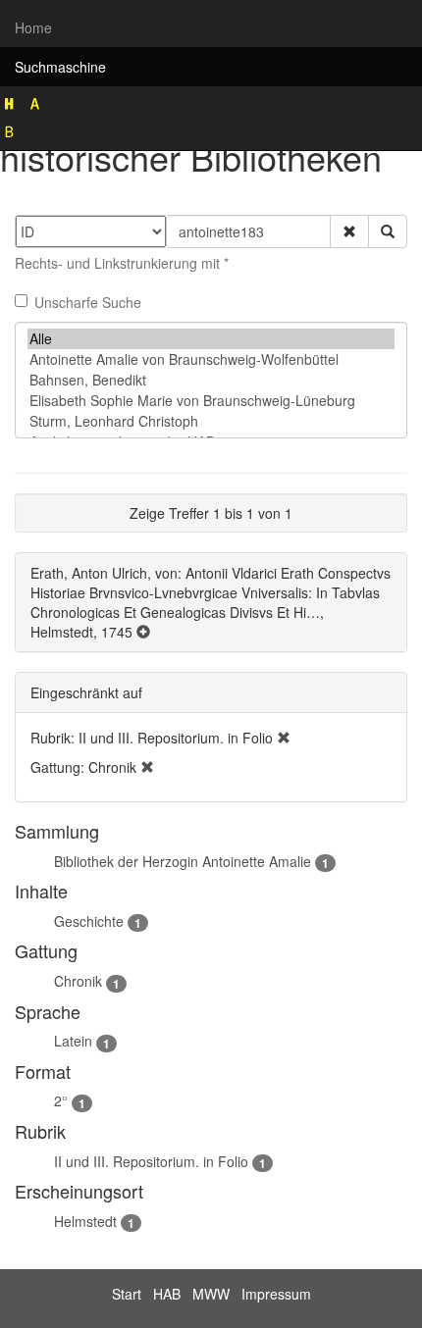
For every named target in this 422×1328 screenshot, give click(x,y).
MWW (211, 1293)
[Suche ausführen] (387, 231)
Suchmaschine (60, 67)
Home (33, 27)
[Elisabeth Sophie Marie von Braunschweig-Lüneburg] (211, 400)
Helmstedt (85, 1221)
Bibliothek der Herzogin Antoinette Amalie (182, 861)
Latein (73, 1040)
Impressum (276, 1293)
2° (61, 1100)
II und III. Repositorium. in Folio (151, 1161)
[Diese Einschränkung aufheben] (283, 737)
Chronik (78, 981)
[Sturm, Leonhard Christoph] (211, 421)
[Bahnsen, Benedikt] (211, 380)
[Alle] (211, 339)
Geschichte (89, 921)
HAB (167, 1293)
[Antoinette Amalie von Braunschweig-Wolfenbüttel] (211, 359)
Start (126, 1293)
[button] (349, 231)
